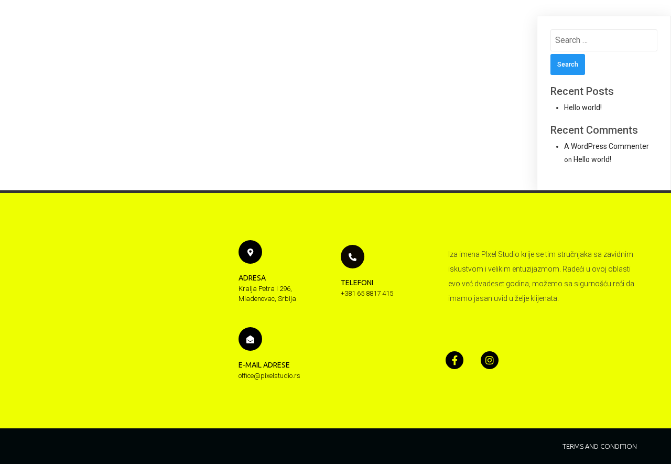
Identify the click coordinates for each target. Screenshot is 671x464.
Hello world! (583, 107)
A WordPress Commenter (606, 146)
